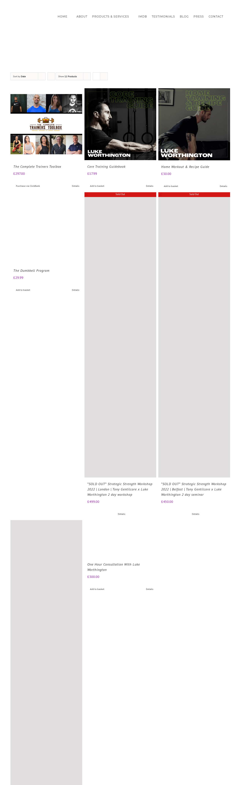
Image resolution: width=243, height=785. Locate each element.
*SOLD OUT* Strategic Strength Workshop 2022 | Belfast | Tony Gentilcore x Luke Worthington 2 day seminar (193, 489)
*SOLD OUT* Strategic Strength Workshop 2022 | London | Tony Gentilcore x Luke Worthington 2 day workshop (119, 489)
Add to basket (97, 185)
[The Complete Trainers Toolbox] (46, 124)
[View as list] (104, 76)
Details (75, 185)
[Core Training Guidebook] (120, 124)
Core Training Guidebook (106, 166)
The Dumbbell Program (31, 484)
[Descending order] (51, 76)
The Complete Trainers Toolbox (37, 166)
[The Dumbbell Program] (46, 335)
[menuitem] (67, 16)
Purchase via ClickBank (28, 185)
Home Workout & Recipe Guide (185, 166)
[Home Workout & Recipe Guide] (194, 124)
